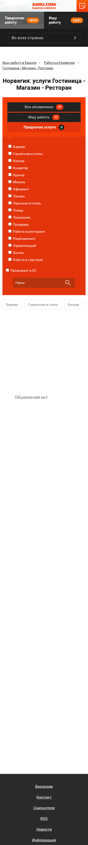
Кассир (18, 161)
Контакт (44, 797)
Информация (44, 840)
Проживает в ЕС (23, 270)
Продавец (20, 224)
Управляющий (24, 246)
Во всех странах (27, 37)
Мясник (18, 182)
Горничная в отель (27, 154)
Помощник (21, 217)
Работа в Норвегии (59, 63)
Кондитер (20, 168)
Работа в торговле (27, 260)
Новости (44, 829)
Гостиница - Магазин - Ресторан (27, 68)
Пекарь (18, 196)
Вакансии (44, 786)
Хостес (18, 253)
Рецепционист (24, 238)
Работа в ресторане (28, 231)
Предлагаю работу (21, 20)
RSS (44, 818)
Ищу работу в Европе (19, 63)
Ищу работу (65, 20)
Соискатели (44, 808)
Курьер (18, 175)
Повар (17, 210)
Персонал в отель (26, 203)
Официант (20, 189)
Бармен (18, 147)
